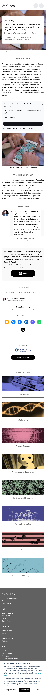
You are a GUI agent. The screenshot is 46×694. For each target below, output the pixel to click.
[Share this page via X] (23, 330)
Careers (5, 636)
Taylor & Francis (9, 52)
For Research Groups (10, 659)
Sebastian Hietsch (22, 167)
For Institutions (7, 656)
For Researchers (8, 651)
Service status (7, 613)
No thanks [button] (36, 690)
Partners (5, 641)
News (4, 633)
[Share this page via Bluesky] (13, 322)
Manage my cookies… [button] (11, 690)
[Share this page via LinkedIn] (26, 322)
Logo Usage (6, 603)
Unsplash (34, 167)
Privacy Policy (7, 601)
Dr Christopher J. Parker (26, 238)
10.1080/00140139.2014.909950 (18, 40)
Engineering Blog (8, 638)
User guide (6, 616)
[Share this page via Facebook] (19, 322)
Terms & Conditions (9, 598)
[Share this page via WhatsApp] (39, 322)
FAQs (4, 618)
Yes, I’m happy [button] (25, 690)
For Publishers (7, 653)
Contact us (6, 621)
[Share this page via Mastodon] (32, 322)
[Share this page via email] (7, 322)
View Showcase (23, 357)
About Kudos (7, 631)
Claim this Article (23, 307)
